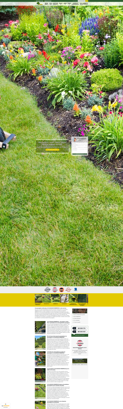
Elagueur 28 (69, 4)
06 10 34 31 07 (47, 1)
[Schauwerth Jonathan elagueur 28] (39, 4)
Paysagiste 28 (61, 4)
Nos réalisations (52, 149)
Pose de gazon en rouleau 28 (55, 4)
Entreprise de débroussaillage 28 (75, 4)
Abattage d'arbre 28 (46, 4)
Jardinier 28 (65, 4)
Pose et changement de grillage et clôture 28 (84, 4)
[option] (61, 163)
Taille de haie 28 (50, 4)
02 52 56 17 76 (39, 1)
